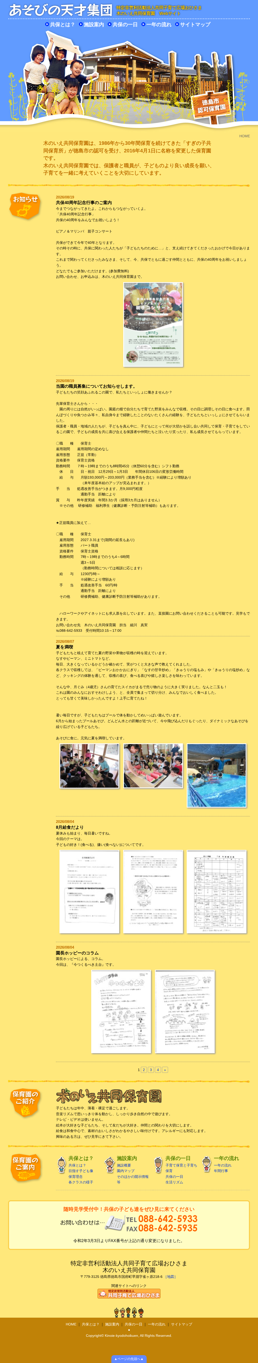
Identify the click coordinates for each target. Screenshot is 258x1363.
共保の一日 (125, 24)
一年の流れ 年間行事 (226, 1164)
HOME (71, 1324)
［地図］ (171, 1277)
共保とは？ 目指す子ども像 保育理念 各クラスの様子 (81, 1169)
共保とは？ (62, 24)
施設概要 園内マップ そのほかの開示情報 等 (133, 1169)
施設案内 (94, 24)
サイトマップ (195, 24)
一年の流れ (159, 24)
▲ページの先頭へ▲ (129, 1359)
